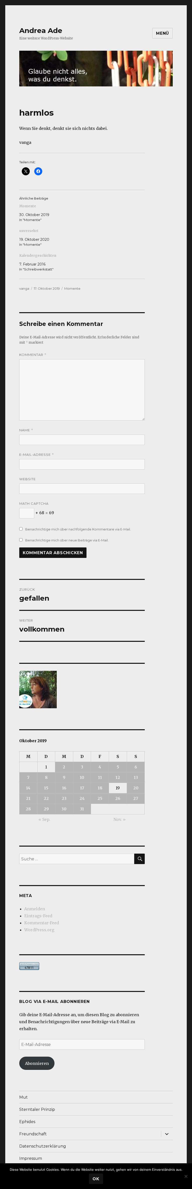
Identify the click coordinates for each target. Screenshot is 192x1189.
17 (82, 787)
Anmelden (34, 908)
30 (64, 808)
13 (136, 777)
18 (100, 787)
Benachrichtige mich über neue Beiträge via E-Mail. (66, 540)
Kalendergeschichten (37, 255)
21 (28, 798)
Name (26, 430)
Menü (162, 33)
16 (64, 787)
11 (100, 777)
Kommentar (32, 355)
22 (46, 798)
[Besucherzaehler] (82, 966)
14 (28, 787)
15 (46, 787)
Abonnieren (37, 1063)
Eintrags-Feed (38, 915)
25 (100, 798)
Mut (23, 1097)
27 (135, 798)
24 (82, 798)
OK (96, 1179)
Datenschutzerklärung (42, 1146)
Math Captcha (33, 503)
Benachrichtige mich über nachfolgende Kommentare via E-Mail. (78, 529)
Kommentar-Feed (41, 922)
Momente (27, 206)
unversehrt (28, 231)
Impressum (30, 1158)
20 (135, 787)
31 (82, 808)
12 (118, 777)
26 (117, 798)
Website (27, 479)
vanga (24, 288)
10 (82, 777)
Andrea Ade (40, 30)
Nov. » (120, 819)
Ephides (27, 1121)
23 (64, 798)
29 (46, 808)
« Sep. (44, 819)
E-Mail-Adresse (36, 455)
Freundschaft (33, 1134)
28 (28, 808)
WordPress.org (39, 929)
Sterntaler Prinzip (37, 1109)
